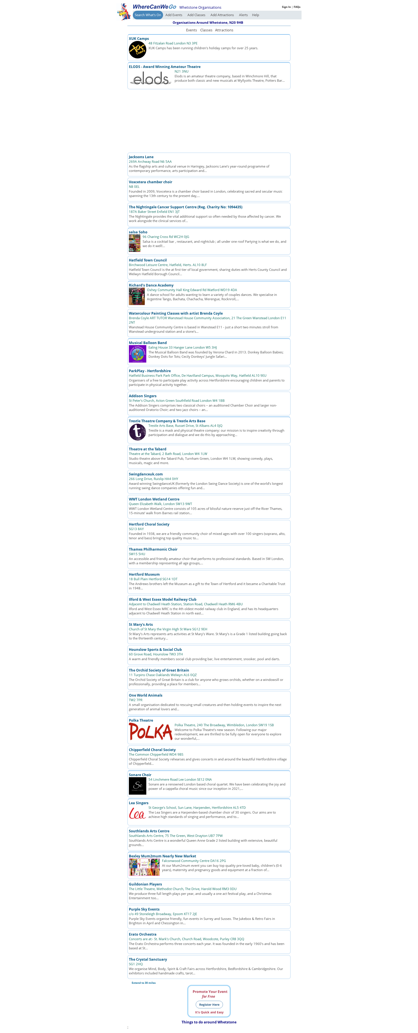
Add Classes (196, 15)
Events (191, 30)
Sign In (286, 7)
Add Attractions (223, 15)
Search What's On (148, 15)
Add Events (174, 15)
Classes (206, 30)
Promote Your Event (210, 994)
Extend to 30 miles (144, 983)
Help (255, 15)
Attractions (224, 30)
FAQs (297, 7)
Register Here (209, 1004)
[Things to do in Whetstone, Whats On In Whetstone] (154, 6)
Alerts (243, 15)
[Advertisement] (209, 120)
